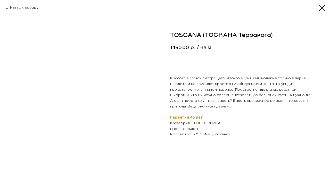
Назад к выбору (24, 7)
